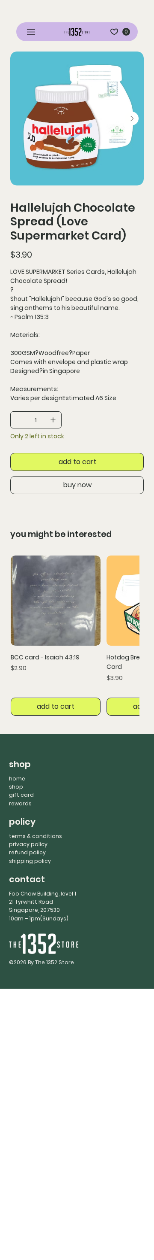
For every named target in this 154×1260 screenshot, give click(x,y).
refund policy (27, 852)
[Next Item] (132, 118)
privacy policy (28, 844)
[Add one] (53, 419)
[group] (74, 636)
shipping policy (30, 861)
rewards (20, 803)
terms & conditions (35, 836)
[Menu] (31, 31)
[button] (126, 32)
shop (16, 786)
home (17, 778)
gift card (21, 795)
